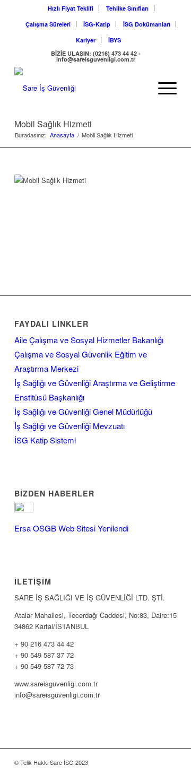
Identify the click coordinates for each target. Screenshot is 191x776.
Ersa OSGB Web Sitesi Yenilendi (71, 528)
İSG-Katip (96, 24)
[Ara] (137, 88)
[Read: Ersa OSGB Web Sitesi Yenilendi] (23, 509)
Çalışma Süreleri (48, 24)
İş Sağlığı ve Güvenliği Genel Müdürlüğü (83, 411)
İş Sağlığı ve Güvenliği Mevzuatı (69, 425)
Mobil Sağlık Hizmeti (53, 124)
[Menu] (162, 88)
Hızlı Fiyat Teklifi (70, 8)
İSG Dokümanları (146, 24)
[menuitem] (70, 8)
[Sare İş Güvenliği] (79, 88)
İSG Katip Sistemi (45, 440)
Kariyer (86, 40)
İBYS (114, 40)
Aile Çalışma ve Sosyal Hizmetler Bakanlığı (88, 339)
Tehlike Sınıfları (127, 8)
